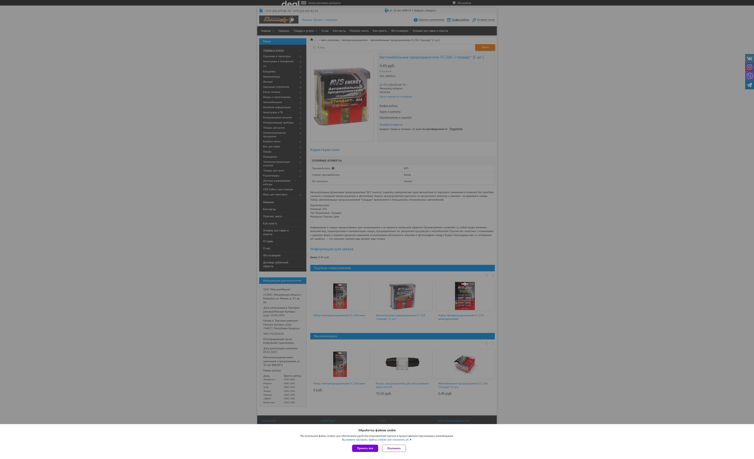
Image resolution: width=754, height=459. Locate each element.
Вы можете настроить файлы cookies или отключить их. (375, 439)
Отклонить (394, 448)
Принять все (365, 448)
